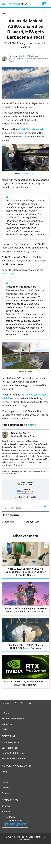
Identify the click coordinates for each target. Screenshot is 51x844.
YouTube (30, 703)
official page (8, 273)
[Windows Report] (18, 3)
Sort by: (28, 521)
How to (5, 782)
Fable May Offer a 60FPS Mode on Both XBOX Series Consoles (25, 647)
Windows (6, 793)
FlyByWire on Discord (28, 173)
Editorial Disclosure (11, 748)
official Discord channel (30, 129)
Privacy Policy (8, 817)
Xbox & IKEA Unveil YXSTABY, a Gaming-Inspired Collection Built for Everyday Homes (26, 572)
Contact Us (7, 724)
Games (32, 425)
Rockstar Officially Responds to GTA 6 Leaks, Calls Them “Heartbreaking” (25, 610)
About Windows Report (13, 719)
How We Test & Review (13, 753)
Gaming (5, 788)
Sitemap (6, 811)
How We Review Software (14, 758)
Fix (3, 777)
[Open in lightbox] (25, 157)
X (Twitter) (22, 703)
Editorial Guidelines (11, 742)
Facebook (15, 703)
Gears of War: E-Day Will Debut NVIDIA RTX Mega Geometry (25, 683)
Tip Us (5, 729)
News (4, 13)
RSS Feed (6, 806)
